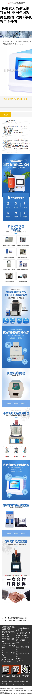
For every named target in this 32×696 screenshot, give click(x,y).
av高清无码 (29, 693)
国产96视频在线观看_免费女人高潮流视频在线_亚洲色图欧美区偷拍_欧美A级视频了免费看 (16, 12)
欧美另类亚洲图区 (23, 693)
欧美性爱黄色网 (3, 693)
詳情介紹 (5, 115)
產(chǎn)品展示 (8, 41)
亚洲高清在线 (16, 693)
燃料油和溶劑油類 (23, 41)
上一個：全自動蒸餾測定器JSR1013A (14, 618)
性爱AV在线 (9, 693)
